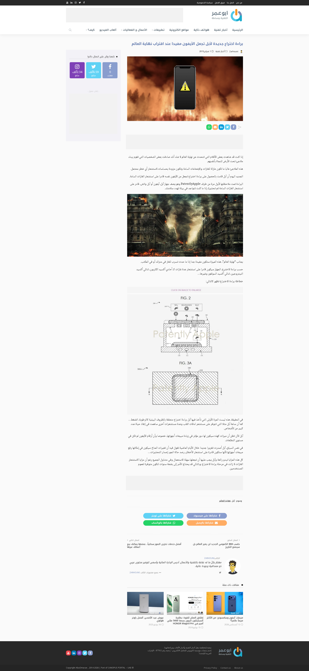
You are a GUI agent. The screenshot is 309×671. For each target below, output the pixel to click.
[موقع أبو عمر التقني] (230, 651)
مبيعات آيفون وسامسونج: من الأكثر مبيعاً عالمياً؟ (225, 619)
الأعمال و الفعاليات (135, 29)
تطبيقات (159, 29)
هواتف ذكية (201, 29)
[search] (70, 30)
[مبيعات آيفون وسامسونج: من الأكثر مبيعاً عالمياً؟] (224, 603)
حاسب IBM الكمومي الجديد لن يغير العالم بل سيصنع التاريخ (216, 545)
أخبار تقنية (220, 29)
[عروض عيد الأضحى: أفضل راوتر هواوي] (145, 603)
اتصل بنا (230, 3)
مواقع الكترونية (179, 29)
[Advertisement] (124, 15)
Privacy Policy (210, 668)
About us (238, 668)
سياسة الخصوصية (205, 3)
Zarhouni (233, 51)
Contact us (225, 668)
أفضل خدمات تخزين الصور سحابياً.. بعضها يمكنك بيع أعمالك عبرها (154, 545)
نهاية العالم (225, 500)
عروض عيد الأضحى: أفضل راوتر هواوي (148, 619)
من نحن (239, 3)
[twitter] (93, 70)
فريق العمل (220, 3)
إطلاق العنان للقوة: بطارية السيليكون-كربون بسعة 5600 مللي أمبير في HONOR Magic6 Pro (185, 621)
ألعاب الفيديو (107, 29)
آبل (233, 500)
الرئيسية (237, 29)
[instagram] (77, 70)
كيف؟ (91, 29)
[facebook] (110, 70)
